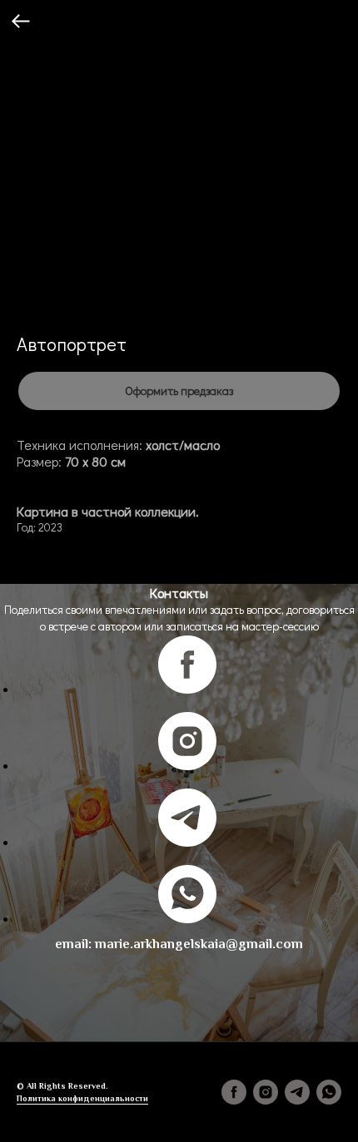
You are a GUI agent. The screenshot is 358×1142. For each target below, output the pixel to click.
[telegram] (187, 842)
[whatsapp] (187, 919)
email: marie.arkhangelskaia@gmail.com (179, 944)
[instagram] (187, 766)
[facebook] (187, 689)
